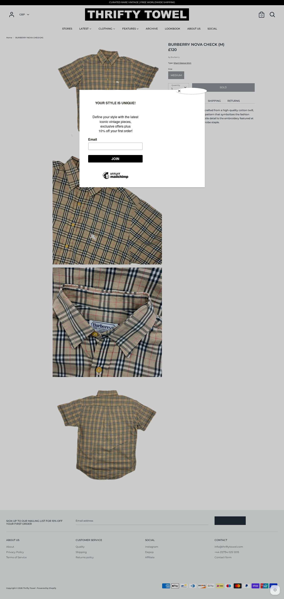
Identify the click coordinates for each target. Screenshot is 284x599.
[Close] (191, 91)
